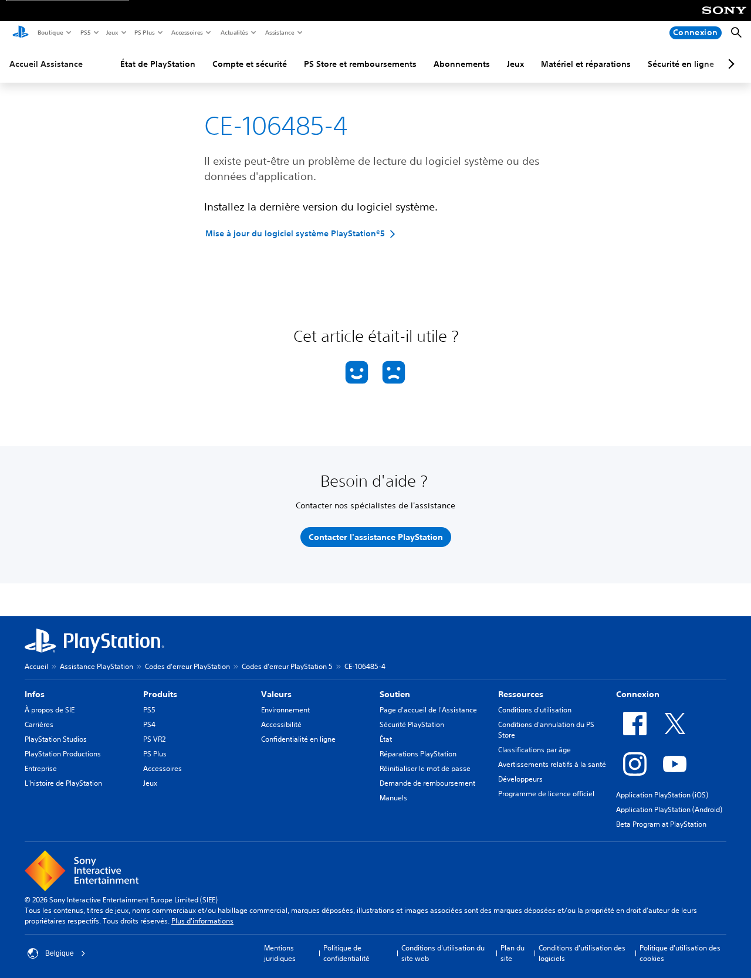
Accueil (36, 666)
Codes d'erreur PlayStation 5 (287, 666)
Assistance (279, 32)
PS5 (85, 32)
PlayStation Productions (63, 754)
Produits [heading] (160, 694)
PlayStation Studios (56, 739)
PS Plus (144, 32)
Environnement (285, 710)
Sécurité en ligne (681, 64)
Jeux (112, 32)
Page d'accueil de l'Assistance (428, 710)
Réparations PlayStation (418, 754)
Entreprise (41, 768)
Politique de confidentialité (346, 953)
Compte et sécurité (249, 64)
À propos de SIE (50, 710)
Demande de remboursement (427, 783)
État (386, 739)
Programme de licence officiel (546, 794)
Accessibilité (281, 724)
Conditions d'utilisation (534, 710)
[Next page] (729, 64)
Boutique (50, 32)
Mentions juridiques (280, 953)
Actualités (234, 32)
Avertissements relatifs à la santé (552, 764)
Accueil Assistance (46, 64)
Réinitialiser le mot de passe (425, 768)
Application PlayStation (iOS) (662, 795)
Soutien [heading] (395, 694)
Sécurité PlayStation (412, 724)
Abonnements (462, 64)
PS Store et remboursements (360, 64)
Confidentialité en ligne (298, 739)
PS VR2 (154, 739)
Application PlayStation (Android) (669, 809)
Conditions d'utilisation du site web (443, 953)
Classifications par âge (534, 750)
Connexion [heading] (637, 694)
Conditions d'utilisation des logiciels (582, 953)
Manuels (393, 798)
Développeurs (520, 779)
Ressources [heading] (520, 694)
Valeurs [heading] (276, 694)
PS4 (149, 724)
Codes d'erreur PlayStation (187, 666)
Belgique (59, 953)
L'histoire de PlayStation (63, 783)
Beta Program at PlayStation (661, 824)
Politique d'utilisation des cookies (680, 953)
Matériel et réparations (586, 64)
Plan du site (512, 953)
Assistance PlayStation (96, 666)
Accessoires (186, 32)
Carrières (39, 724)
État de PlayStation (157, 64)
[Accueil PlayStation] (21, 33)
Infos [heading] (35, 694)
